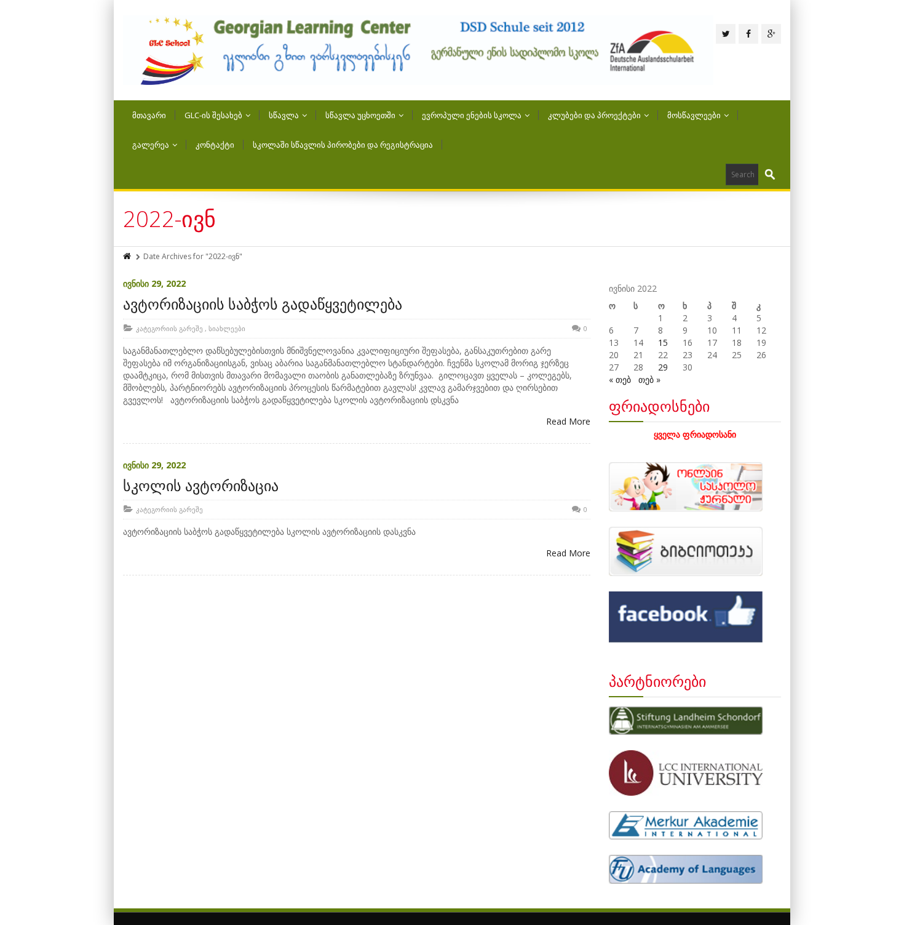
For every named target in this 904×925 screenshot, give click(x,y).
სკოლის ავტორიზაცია (201, 485)
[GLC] (418, 50)
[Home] (128, 256)
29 (663, 367)
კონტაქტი (215, 144)
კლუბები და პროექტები (594, 115)
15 (663, 342)
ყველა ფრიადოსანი (695, 434)
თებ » (649, 379)
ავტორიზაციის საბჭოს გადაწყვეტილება (262, 304)
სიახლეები (226, 328)
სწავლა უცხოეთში (360, 115)
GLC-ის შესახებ (213, 115)
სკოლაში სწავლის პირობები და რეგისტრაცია (343, 144)
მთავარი (149, 115)
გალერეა (150, 144)
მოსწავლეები (694, 115)
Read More (568, 421)
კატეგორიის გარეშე (169, 328)
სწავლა (284, 115)
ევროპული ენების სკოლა (471, 115)
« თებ (620, 379)
